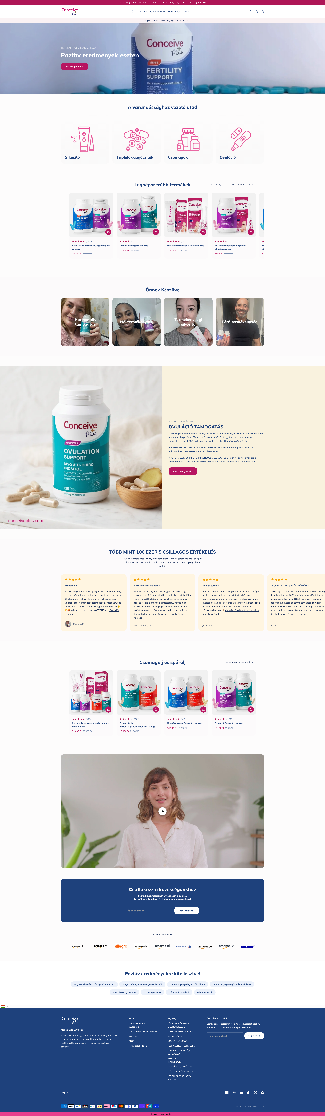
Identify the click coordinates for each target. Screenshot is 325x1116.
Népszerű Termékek (179, 992)
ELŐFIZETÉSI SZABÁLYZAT (181, 1071)
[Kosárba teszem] (108, 232)
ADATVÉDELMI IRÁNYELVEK (175, 1060)
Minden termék (204, 992)
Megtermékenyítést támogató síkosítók (142, 984)
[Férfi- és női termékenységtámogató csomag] (91, 215)
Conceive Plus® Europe (253, 1106)
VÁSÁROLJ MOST (183, 471)
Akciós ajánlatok (152, 992)
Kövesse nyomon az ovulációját (138, 1025)
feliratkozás (186, 910)
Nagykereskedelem (138, 1045)
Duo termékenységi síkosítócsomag (185, 245)
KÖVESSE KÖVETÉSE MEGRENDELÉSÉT (178, 1025)
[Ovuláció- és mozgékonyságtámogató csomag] (139, 692)
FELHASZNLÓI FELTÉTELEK (181, 1045)
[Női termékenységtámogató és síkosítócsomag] (234, 215)
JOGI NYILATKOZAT (177, 1041)
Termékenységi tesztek (124, 992)
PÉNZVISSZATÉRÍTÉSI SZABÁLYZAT (179, 1052)
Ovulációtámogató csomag (134, 245)
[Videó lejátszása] (162, 811)
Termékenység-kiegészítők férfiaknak (232, 984)
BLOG (131, 1041)
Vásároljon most (74, 66)
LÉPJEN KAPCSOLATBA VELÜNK (180, 1078)
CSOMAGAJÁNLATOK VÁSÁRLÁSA (237, 662)
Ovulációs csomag (297, 614)
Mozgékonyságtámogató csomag (184, 723)
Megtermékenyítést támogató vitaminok (94, 984)
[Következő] (213, 2)
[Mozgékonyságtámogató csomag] (186, 692)
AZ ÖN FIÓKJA (175, 1036)
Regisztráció (254, 1036)
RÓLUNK (133, 1036)
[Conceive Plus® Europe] (70, 11)
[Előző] (112, 2)
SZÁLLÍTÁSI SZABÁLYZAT (181, 1066)
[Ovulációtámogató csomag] (139, 215)
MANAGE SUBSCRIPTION (181, 1031)
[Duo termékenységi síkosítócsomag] (186, 215)
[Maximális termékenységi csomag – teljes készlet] (91, 692)
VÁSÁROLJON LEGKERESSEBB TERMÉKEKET (232, 184)
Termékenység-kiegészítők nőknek (187, 984)
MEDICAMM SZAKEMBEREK (143, 1031)
